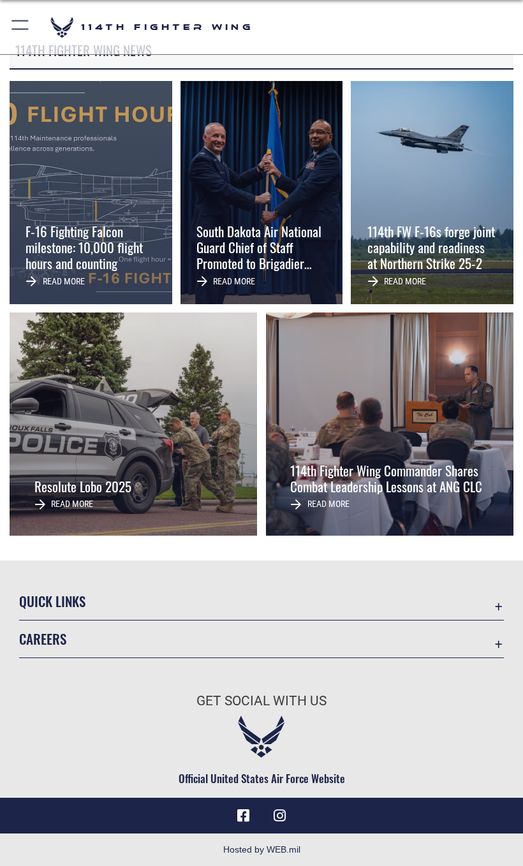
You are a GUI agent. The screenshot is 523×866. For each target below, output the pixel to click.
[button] (20, 27)
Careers (42, 639)
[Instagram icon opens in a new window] (279, 815)
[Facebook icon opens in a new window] (243, 815)
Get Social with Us (261, 700)
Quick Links (52, 601)
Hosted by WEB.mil (261, 849)
